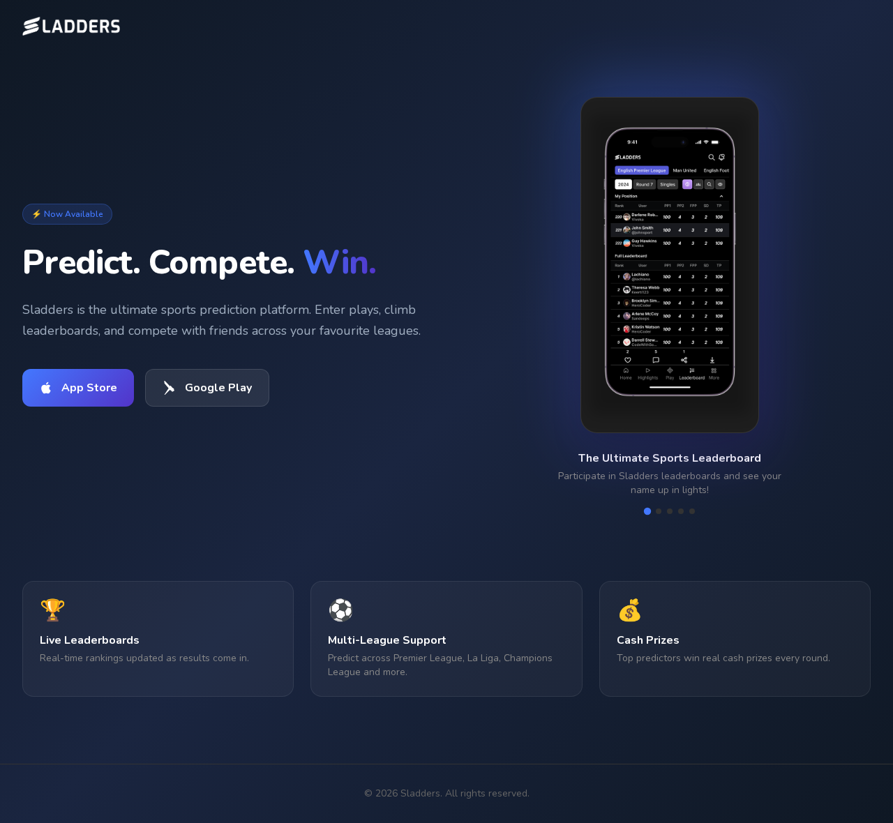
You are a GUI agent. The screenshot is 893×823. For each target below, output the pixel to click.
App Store (89, 387)
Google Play (218, 387)
